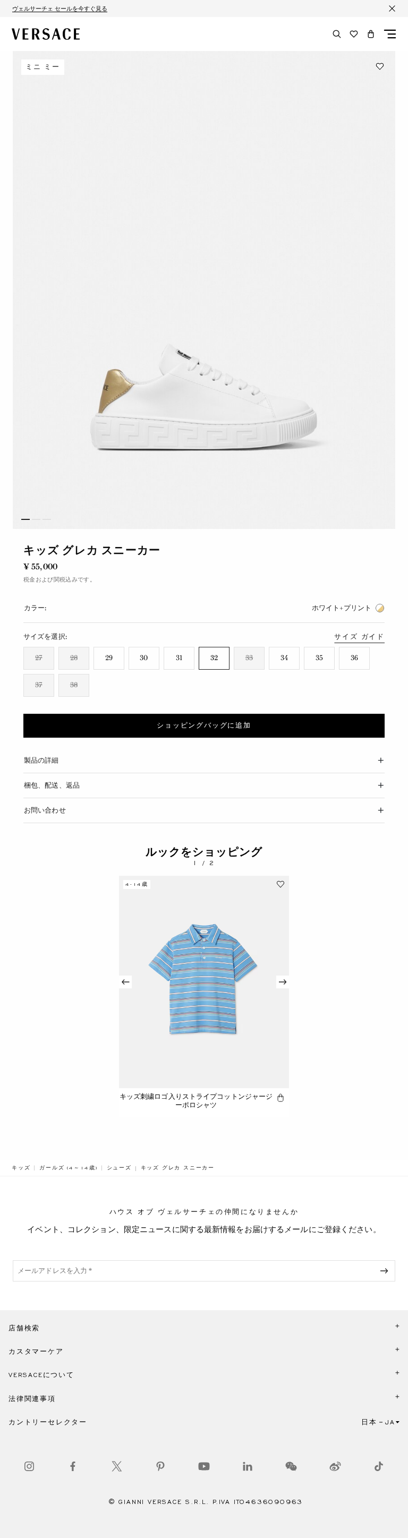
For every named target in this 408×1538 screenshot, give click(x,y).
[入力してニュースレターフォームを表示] (386, 1271)
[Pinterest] (160, 1466)
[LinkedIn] (247, 1466)
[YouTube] (204, 1466)
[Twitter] (116, 1466)
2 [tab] (36, 519)
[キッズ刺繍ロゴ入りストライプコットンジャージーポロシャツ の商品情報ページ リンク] (204, 982)
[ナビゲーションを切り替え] (390, 34)
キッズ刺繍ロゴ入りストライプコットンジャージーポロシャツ (196, 1101)
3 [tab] (46, 519)
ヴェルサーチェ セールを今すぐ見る (59, 8)
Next (282, 982)
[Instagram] (29, 1466)
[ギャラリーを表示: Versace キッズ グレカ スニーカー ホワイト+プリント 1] (204, 290)
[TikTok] (378, 1466)
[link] (21, 1168)
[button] (371, 34)
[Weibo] (335, 1466)
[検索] (337, 34)
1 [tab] (25, 519)
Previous (125, 982)
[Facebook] (72, 1466)
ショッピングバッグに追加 (204, 725)
